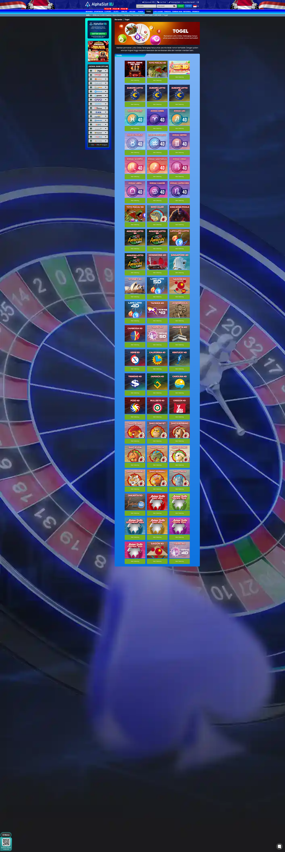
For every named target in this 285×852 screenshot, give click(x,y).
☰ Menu (5, 835)
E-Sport (108, 11)
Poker (140, 11)
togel (148, 11)
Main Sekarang (135, 80)
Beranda (89, 11)
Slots (116, 11)
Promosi (195, 11)
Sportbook (98, 11)
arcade (132, 11)
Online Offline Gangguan (99, 144)
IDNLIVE (124, 11)
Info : (88, 15)
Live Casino (158, 11)
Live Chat (162, 2)
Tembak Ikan (177, 11)
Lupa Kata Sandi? (189, 2)
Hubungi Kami (175, 2)
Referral (187, 11)
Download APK (149, 2)
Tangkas (167, 11)
